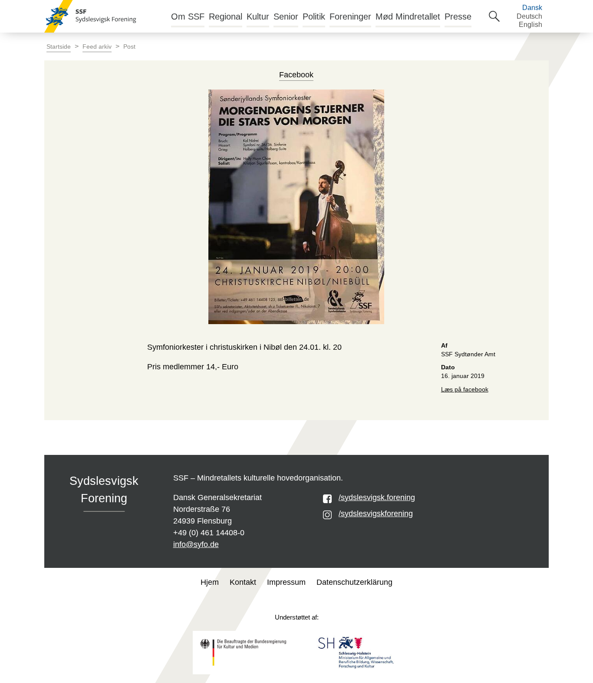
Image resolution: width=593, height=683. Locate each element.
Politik (314, 16)
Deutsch (529, 16)
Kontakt (243, 582)
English (530, 24)
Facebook (296, 74)
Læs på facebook (464, 389)
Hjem (210, 582)
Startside (58, 46)
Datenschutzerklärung (354, 582)
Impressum (286, 582)
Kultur (258, 16)
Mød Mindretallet (408, 16)
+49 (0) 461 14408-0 (208, 532)
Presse (458, 16)
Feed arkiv (97, 46)
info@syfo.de (196, 544)
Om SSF (187, 16)
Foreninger (350, 16)
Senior (285, 16)
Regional (225, 16)
